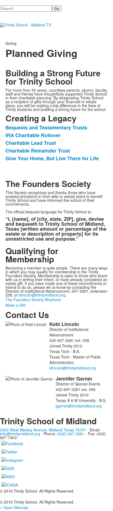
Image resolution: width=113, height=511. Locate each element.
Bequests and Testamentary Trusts (46, 127)
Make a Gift (15, 305)
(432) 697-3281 (70, 433)
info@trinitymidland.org (20, 433)
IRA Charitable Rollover (33, 135)
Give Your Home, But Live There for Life (52, 158)
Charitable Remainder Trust (37, 150)
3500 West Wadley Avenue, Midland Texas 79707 (43, 430)
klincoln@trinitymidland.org (42, 295)
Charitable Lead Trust (30, 142)
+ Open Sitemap (14, 507)
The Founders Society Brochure (33, 299)
